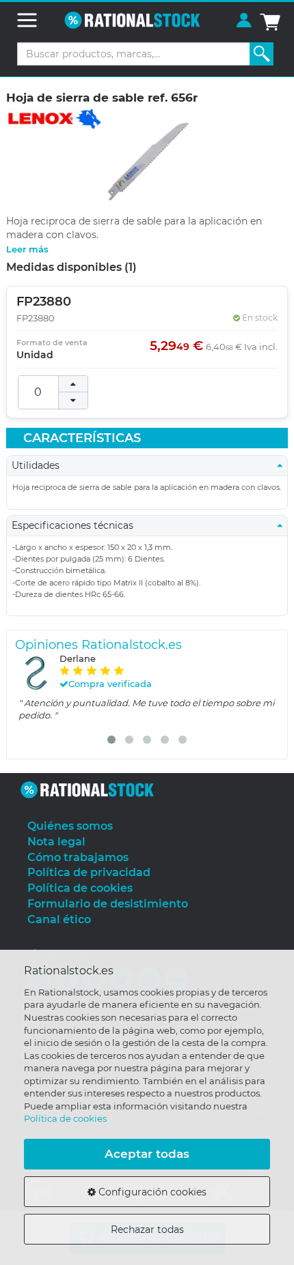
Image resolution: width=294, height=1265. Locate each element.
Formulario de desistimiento (107, 903)
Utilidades (40, 465)
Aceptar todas (147, 1154)
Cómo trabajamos (78, 857)
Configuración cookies (151, 1192)
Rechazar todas (147, 1229)
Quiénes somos (70, 825)
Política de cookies (65, 1118)
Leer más (27, 249)
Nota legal (56, 841)
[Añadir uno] (73, 384)
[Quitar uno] (73, 400)
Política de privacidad (88, 872)
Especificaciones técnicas (77, 525)
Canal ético (59, 919)
